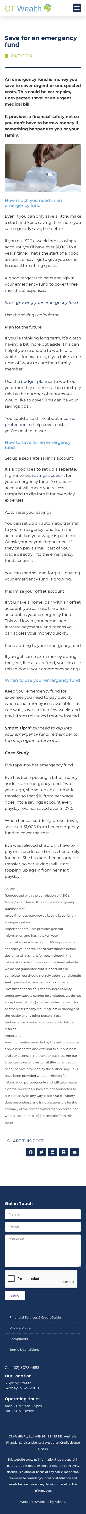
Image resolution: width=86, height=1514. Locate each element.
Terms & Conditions (24, 1349)
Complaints (19, 1339)
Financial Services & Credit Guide (35, 1317)
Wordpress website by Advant (43, 1502)
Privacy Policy (20, 1328)
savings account (48, 475)
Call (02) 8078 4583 (22, 1367)
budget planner (37, 381)
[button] (77, 8)
